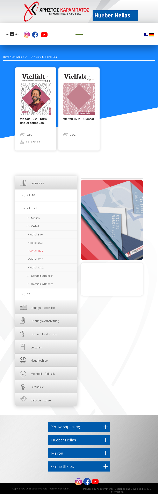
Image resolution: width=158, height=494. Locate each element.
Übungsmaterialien (43, 307)
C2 (28, 294)
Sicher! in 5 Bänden (42, 284)
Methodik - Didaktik (43, 373)
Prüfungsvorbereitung (45, 321)
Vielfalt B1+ (36, 234)
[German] (151, 34)
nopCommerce (105, 489)
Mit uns (35, 218)
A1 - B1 (31, 195)
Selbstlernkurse (41, 400)
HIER (112, 220)
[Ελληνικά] (146, 34)
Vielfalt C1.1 (36, 259)
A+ (17, 34)
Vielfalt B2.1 (36, 242)
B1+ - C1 (32, 207)
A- (7, 34)
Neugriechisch (40, 360)
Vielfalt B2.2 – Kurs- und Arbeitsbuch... (34, 121)
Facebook (35, 35)
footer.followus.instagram (27, 35)
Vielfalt (35, 226)
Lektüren (36, 347)
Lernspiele (37, 387)
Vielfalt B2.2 (36, 251)
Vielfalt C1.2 (36, 267)
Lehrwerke (37, 183)
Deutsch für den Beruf (45, 334)
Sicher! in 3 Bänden (42, 275)
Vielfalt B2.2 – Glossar (78, 119)
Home (6, 57)
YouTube (44, 35)
